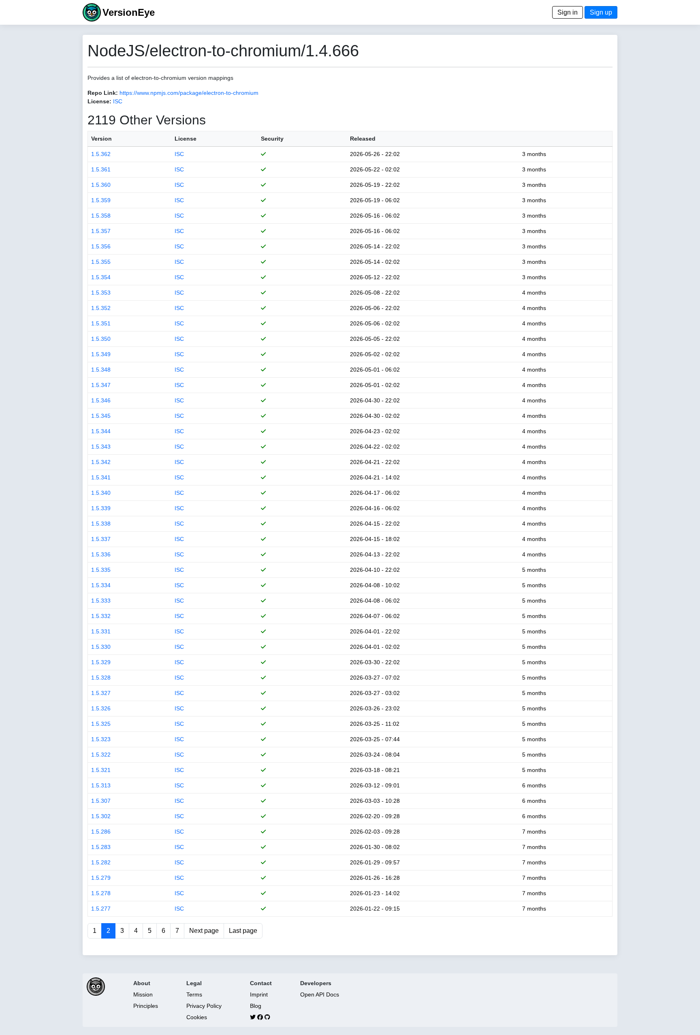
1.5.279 (101, 878)
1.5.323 (101, 739)
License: (99, 101)
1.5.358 (101, 215)
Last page (243, 930)
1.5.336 (101, 554)
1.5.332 (101, 616)
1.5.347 (101, 385)
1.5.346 (101, 400)
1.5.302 (101, 816)
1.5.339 (101, 508)
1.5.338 (101, 523)
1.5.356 (101, 246)
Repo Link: (103, 93)
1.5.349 (101, 354)
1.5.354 (101, 277)
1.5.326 (101, 708)
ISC (117, 101)
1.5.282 (101, 862)
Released (363, 138)
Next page (204, 930)
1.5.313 (101, 785)
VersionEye (128, 12)
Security (272, 138)
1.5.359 (101, 200)
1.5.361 (101, 169)
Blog (255, 1006)
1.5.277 (101, 908)
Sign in (567, 12)
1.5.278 (101, 893)
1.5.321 (101, 770)
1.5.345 (101, 416)
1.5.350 (101, 339)
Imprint (259, 994)
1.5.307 (101, 801)
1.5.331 (101, 631)
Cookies (196, 1017)
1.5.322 (101, 754)
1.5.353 (101, 292)
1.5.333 (101, 600)
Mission (143, 994)
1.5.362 (101, 154)
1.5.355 (101, 262)
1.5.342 (101, 462)
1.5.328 (101, 677)
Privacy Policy (204, 1006)
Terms (194, 994)
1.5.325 (101, 724)
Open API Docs (319, 994)
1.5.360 (101, 185)
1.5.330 (101, 647)
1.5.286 (101, 831)
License (185, 138)
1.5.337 (101, 539)
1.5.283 (101, 847)
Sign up (601, 12)
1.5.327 (101, 693)
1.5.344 (101, 431)
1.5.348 (101, 369)
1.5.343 (101, 446)
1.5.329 (101, 662)
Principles (145, 1006)
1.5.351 (101, 323)
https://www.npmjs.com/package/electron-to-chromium (189, 93)
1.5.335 (101, 570)
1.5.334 (101, 585)
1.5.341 (101, 477)
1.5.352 (101, 308)
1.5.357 (101, 231)
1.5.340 (101, 493)
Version (101, 138)
